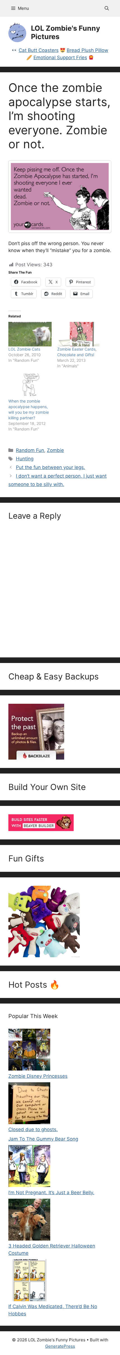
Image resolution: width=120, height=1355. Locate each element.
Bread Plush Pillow (87, 50)
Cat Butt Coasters (39, 50)
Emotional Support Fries (60, 57)
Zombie (55, 450)
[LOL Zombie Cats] (30, 334)
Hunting (24, 458)
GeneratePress (60, 1346)
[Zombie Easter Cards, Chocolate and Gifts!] (78, 334)
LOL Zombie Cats (24, 349)
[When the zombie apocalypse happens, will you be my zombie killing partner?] (30, 386)
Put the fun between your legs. (50, 467)
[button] (106, 8)
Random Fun (30, 450)
